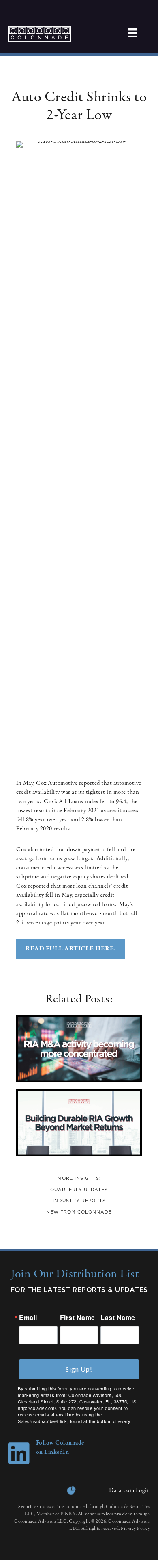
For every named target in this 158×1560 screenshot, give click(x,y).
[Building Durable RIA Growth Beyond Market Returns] (79, 1154)
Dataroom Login (129, 1490)
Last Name (117, 1317)
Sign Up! (79, 1369)
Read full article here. (71, 948)
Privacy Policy (135, 1528)
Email (28, 1317)
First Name (77, 1317)
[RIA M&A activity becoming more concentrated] (79, 1080)
